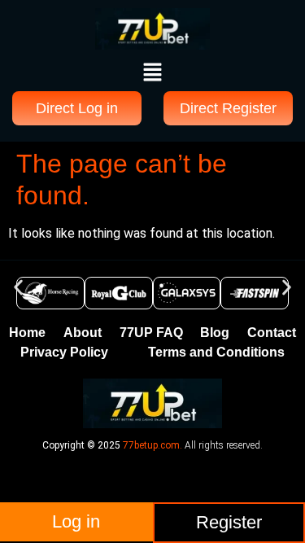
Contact (271, 332)
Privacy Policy (64, 352)
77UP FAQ (151, 332)
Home (27, 332)
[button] (152, 73)
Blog (214, 332)
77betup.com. (152, 445)
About (82, 332)
